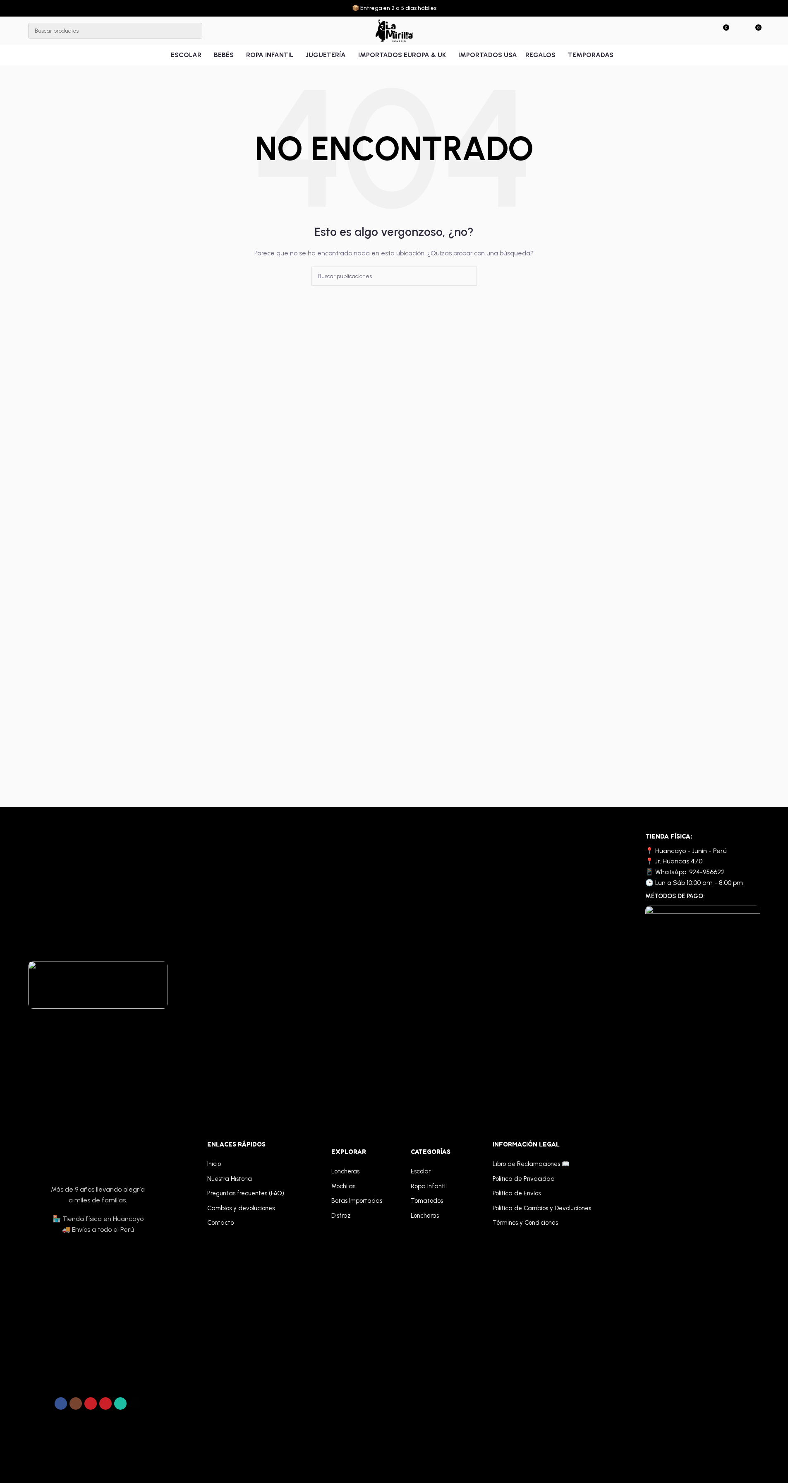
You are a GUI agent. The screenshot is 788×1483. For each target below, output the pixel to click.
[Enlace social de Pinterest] (105, 1403)
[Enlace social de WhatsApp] (120, 1403)
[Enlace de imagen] (98, 984)
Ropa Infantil (429, 1186)
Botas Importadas (356, 1200)
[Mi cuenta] (739, 30)
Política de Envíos (517, 1193)
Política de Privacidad (524, 1179)
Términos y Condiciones (525, 1222)
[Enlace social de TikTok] (135, 1403)
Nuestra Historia (229, 1179)
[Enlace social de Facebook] (61, 1403)
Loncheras (345, 1171)
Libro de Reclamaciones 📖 (531, 1164)
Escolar (421, 1171)
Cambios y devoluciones (241, 1208)
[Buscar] (194, 31)
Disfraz (341, 1215)
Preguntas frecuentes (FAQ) (245, 1193)
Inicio (214, 1164)
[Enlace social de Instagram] (75, 1403)
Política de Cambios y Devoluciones (542, 1208)
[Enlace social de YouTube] (90, 1403)
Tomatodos (427, 1200)
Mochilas (343, 1186)
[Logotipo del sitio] (394, 30)
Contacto (220, 1222)
